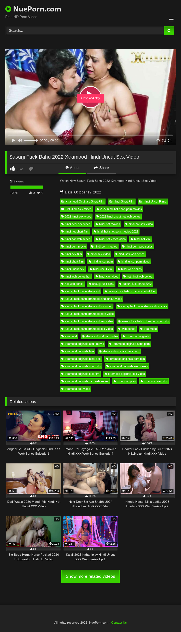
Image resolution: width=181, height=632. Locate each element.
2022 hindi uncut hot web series (120, 216)
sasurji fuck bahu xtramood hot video (88, 306)
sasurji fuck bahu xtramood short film (145, 321)
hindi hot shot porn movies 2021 (117, 231)
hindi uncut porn (102, 261)
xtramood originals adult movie (84, 343)
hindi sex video (100, 254)
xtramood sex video (77, 388)
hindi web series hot (77, 276)
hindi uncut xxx (103, 269)
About (74, 168)
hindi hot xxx (142, 239)
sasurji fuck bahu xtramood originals (144, 306)
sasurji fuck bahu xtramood (82, 291)
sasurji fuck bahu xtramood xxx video (89, 328)
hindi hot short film (77, 231)
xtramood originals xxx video (126, 373)
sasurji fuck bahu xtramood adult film (132, 291)
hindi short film (74, 261)
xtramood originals (138, 336)
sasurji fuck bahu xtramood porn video (89, 313)
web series (128, 328)
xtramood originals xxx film (82, 373)
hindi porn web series (139, 246)
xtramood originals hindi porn (121, 351)
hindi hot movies (109, 224)
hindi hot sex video (141, 224)
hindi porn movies (106, 246)
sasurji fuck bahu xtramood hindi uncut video (93, 298)
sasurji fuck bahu (103, 283)
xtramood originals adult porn (131, 343)
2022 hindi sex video (78, 216)
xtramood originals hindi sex (83, 358)
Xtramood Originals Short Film (85, 201)
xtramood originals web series (129, 366)
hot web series (74, 283)
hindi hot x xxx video (112, 239)
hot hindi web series (139, 276)
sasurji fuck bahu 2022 (137, 283)
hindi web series (131, 269)
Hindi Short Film (124, 201)
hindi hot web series (77, 239)
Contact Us (119, 622)
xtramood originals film (79, 351)
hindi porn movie (75, 246)
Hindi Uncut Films (154, 201)
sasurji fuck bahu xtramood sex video (89, 321)
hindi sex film (73, 254)
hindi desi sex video (77, 224)
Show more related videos (90, 576)
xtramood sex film (155, 381)
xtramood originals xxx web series (86, 381)
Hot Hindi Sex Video (78, 209)
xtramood (71, 336)
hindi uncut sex (74, 269)
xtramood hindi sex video (102, 336)
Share (103, 168)
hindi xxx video (108, 276)
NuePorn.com (36, 8)
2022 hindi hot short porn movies (121, 209)
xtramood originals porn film (127, 358)
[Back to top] (167, 619)
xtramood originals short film (83, 366)
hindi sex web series (132, 254)
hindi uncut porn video (135, 261)
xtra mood (150, 328)
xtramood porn (126, 381)
